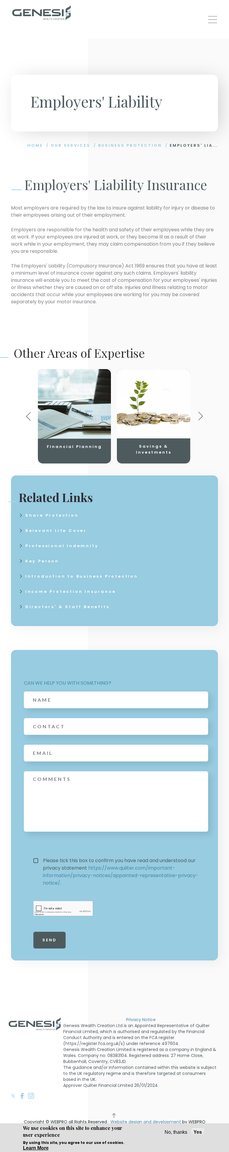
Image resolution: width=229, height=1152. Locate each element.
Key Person (42, 561)
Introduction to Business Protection (81, 576)
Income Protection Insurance (70, 591)
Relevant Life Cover (56, 530)
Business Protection (130, 145)
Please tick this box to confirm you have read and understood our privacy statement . (120, 871)
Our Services (70, 145)
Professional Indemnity (62, 546)
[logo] (42, 13)
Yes (198, 1132)
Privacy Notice (141, 1020)
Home (35, 145)
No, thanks (176, 1132)
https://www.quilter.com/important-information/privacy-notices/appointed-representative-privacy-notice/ (120, 875)
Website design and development (145, 1122)
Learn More (36, 1148)
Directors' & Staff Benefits (67, 607)
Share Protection (52, 515)
